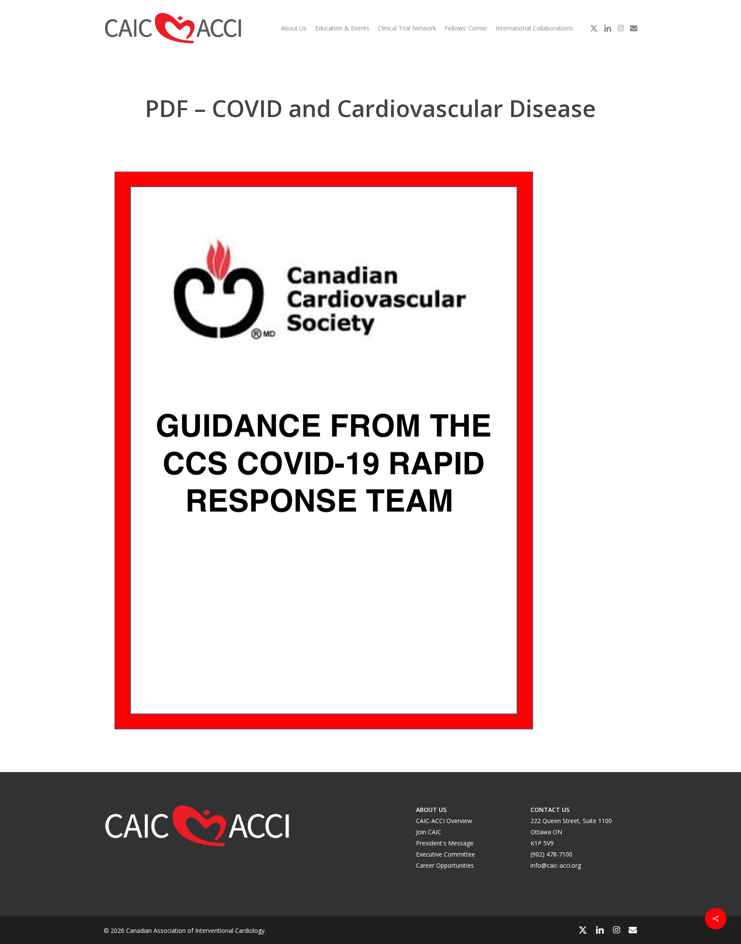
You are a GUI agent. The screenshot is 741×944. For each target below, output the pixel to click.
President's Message (444, 843)
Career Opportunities (445, 865)
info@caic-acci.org (555, 865)
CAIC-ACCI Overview (444, 821)
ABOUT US (431, 810)
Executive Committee (445, 854)
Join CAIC (428, 832)
